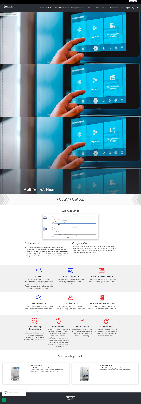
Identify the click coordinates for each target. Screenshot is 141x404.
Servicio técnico (101, 8)
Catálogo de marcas (77, 8)
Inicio (42, 8)
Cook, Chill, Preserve (62, 8)
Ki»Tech (48, 8)
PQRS (128, 8)
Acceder (122, 2)
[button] (133, 8)
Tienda (90, 8)
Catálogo (7, 14)
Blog (122, 8)
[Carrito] (137, 8)
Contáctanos (114, 8)
